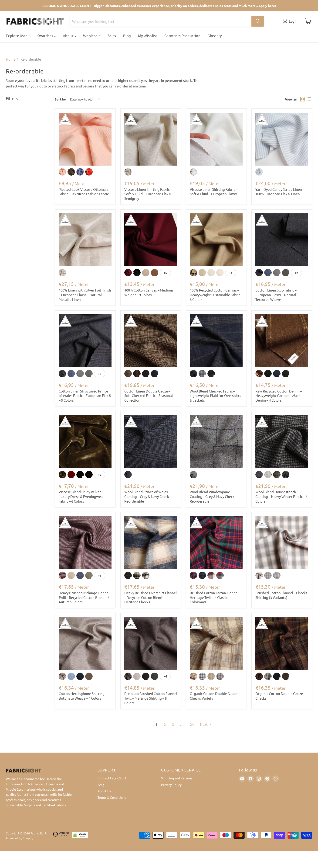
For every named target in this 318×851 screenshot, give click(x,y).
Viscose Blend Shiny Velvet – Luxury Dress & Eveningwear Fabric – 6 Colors (81, 496)
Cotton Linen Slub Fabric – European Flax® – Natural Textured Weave (275, 294)
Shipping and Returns (176, 778)
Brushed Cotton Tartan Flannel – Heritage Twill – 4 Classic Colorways (215, 597)
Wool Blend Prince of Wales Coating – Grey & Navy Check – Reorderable (147, 496)
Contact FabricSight (112, 778)
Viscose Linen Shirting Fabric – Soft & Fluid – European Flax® (213, 191)
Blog (127, 35)
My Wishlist (147, 35)
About (68, 35)
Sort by (60, 99)
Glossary (214, 35)
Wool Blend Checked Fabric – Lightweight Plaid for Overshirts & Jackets (215, 395)
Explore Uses (17, 35)
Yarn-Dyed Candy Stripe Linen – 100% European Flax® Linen (279, 191)
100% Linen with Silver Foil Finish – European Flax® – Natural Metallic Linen (85, 294)
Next (204, 724)
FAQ (101, 784)
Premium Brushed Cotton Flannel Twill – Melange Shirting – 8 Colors (150, 698)
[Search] (257, 21)
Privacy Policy (171, 784)
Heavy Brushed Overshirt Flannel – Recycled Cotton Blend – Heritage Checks (150, 597)
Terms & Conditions (112, 797)
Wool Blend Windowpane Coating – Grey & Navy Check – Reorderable (213, 496)
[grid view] (302, 99)
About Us (104, 791)
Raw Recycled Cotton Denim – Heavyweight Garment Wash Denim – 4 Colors (278, 395)
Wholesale (92, 35)
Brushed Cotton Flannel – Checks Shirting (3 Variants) (281, 595)
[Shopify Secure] (80, 836)
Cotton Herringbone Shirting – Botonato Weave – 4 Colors (83, 695)
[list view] (309, 99)
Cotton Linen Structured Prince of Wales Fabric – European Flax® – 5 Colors (85, 395)
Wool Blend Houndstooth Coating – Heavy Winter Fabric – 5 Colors (281, 496)
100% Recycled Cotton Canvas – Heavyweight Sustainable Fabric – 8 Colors (216, 294)
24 (192, 724)
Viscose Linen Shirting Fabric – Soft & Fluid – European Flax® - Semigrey (148, 194)
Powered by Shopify (19, 838)
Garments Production (182, 35)
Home (10, 59)
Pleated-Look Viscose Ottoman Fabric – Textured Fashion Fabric (84, 191)
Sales (112, 35)
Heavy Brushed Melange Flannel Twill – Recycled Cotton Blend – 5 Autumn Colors (84, 597)
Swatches (45, 35)
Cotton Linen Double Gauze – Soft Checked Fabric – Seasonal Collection (148, 395)
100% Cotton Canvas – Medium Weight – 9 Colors (148, 292)
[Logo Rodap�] (61, 836)
